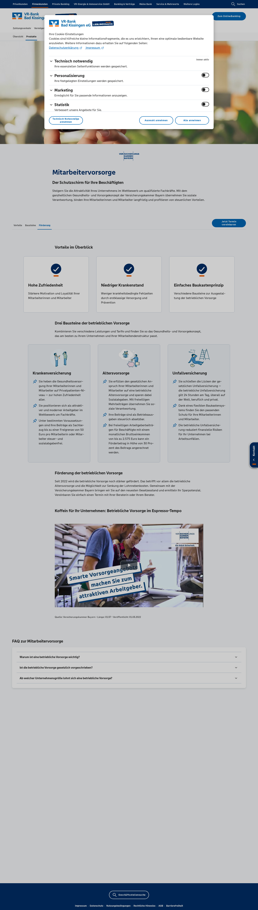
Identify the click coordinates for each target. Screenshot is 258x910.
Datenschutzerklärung (64, 47)
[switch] (205, 75)
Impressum (93, 47)
